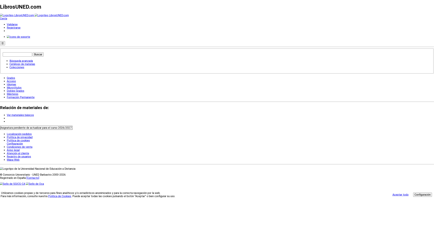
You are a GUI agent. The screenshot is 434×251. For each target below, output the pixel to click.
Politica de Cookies (59, 196)
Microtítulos (14, 87)
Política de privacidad (20, 137)
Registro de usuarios (19, 156)
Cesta (3, 18)
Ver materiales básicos (20, 115)
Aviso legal (13, 150)
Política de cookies (18, 140)
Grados (11, 78)
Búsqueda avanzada (21, 60)
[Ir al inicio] (34, 15)
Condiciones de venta (19, 147)
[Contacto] (32, 178)
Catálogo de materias (22, 64)
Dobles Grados (15, 90)
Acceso (11, 81)
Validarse (12, 24)
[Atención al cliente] (18, 36)
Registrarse (14, 27)
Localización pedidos (19, 134)
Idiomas (11, 84)
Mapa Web (13, 159)
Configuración (14, 143)
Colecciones (16, 67)
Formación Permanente (21, 97)
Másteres (12, 94)
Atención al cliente (18, 153)
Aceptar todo (400, 194)
